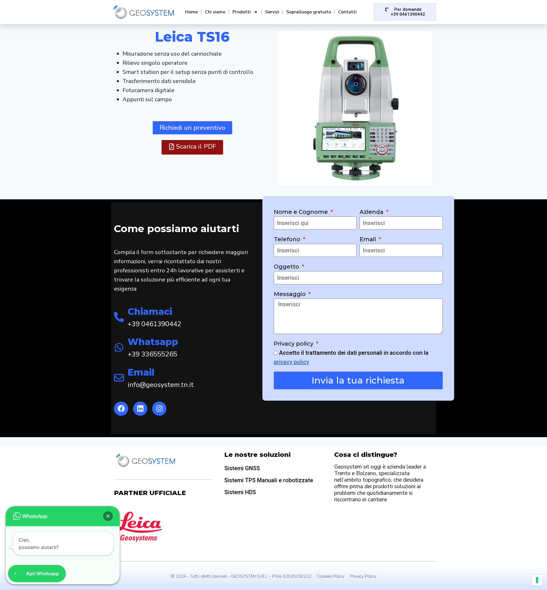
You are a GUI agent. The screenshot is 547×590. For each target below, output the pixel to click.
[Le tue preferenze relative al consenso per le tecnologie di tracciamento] (537, 580)
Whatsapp (153, 341)
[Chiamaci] (119, 317)
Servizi (272, 12)
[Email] (119, 378)
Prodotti (241, 12)
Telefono (288, 239)
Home (191, 12)
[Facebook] (121, 409)
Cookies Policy (330, 576)
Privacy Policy (363, 576)
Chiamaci (150, 311)
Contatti (347, 12)
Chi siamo (215, 12)
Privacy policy (294, 343)
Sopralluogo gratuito (308, 12)
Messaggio (290, 294)
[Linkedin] (140, 409)
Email (141, 372)
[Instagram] (159, 409)
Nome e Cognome (301, 211)
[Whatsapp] (119, 347)
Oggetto (287, 266)
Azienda (372, 211)
